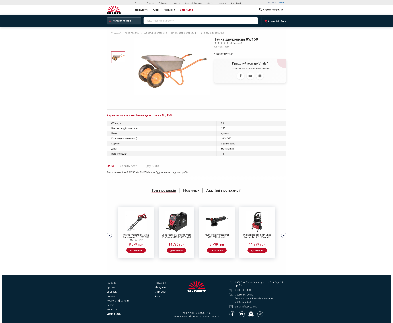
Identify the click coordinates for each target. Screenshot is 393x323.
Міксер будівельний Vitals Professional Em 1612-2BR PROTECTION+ (136, 237)
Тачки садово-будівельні (183, 33)
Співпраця (163, 3)
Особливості (129, 166)
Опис (110, 166)
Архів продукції (132, 33)
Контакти (222, 3)
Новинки (191, 190)
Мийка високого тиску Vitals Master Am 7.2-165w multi (257, 236)
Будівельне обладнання (155, 33)
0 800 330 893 (243, 301)
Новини (176, 3)
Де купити (160, 287)
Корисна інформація (193, 3)
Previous (109, 235)
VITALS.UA (116, 33)
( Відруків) (236, 43)
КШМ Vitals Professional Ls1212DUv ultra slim (217, 236)
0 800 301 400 (243, 290)
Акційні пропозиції (223, 190)
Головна (138, 3)
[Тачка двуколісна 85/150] (172, 66)
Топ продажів (164, 190)
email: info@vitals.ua (246, 306)
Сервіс (210, 3)
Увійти (273, 2)
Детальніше (136, 250)
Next (283, 235)
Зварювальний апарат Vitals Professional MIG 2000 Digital (176, 236)
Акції (157, 296)
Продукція (160, 282)
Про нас (150, 3)
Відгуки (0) (151, 166)
